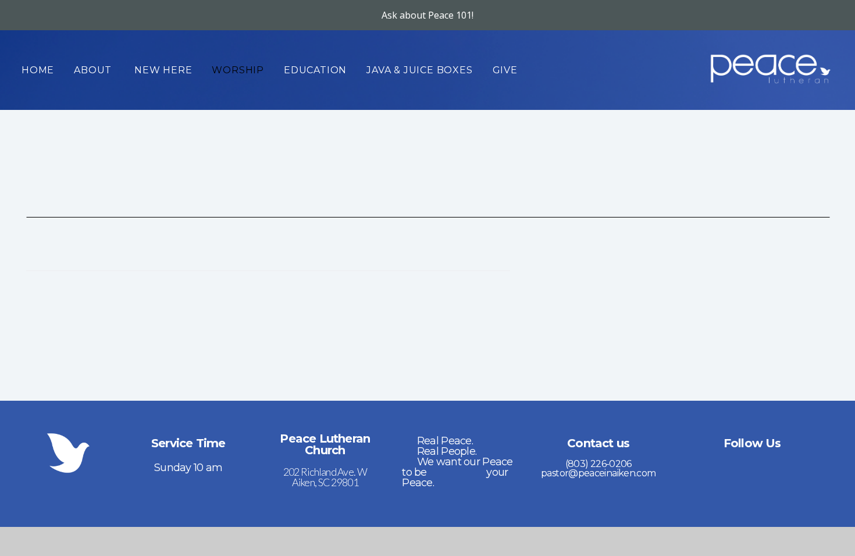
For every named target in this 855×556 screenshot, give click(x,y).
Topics (215, 256)
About (94, 70)
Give (505, 70)
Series (97, 256)
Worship (238, 70)
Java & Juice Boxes (419, 70)
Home (38, 70)
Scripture (451, 256)
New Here (163, 70)
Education (315, 70)
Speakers (332, 256)
